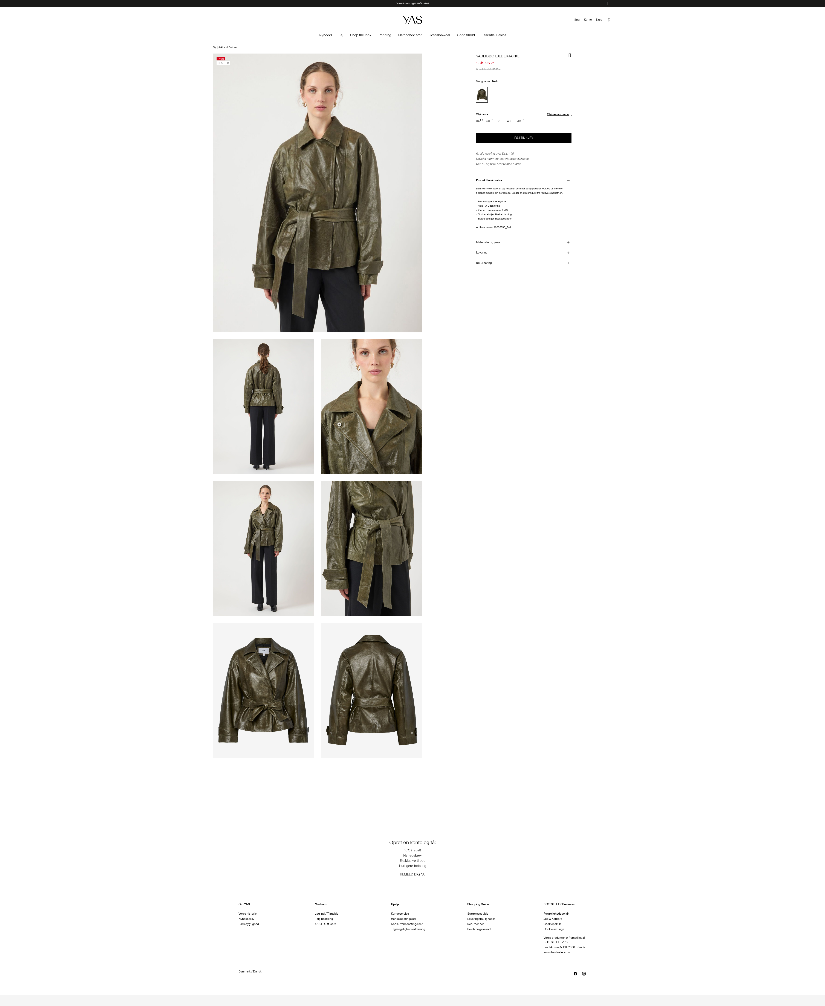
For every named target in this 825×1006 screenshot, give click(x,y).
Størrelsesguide (477, 913)
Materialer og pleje (488, 242)
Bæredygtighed (248, 924)
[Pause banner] (608, 3)
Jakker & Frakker (227, 47)
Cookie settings (554, 929)
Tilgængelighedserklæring (408, 929)
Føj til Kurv (523, 138)
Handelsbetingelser (403, 919)
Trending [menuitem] (384, 35)
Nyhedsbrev (246, 919)
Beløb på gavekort (479, 929)
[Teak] (481, 95)
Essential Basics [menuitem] (494, 35)
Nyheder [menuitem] (325, 35)
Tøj (214, 47)
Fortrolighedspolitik (556, 913)
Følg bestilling (324, 919)
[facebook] (575, 973)
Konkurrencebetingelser (407, 924)
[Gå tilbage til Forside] (412, 19)
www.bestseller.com (557, 952)
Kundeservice (400, 913)
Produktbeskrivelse (489, 180)
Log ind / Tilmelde (326, 913)
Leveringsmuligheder (481, 919)
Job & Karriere (553, 919)
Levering (481, 252)
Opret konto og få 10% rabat (412, 3)
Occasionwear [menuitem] (439, 35)
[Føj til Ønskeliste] (569, 55)
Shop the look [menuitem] (360, 35)
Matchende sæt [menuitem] (410, 35)
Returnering (484, 263)
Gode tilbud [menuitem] (466, 35)
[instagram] (584, 973)
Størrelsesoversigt (559, 114)
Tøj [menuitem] (341, 35)
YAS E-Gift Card (325, 924)
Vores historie (247, 913)
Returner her (475, 924)
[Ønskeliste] (609, 19)
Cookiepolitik (552, 924)
